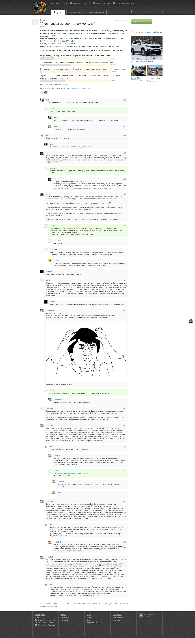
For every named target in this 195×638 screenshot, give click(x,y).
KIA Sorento (142, 61)
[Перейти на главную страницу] (39, 7)
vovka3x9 (49, 425)
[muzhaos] (42, 271)
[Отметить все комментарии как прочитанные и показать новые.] (191, 321)
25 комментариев (48, 88)
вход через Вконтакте (125, 3)
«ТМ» (146, 617)
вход (65, 3)
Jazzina (56, 261)
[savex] (42, 92)
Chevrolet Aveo (137, 79)
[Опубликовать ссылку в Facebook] (86, 88)
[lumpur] (45, 92)
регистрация (56, 3)
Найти (161, 11)
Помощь (116, 620)
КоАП (89, 617)
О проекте (117, 615)
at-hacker (57, 241)
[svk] (42, 153)
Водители (75, 12)
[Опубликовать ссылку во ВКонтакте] (84, 88)
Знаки (89, 620)
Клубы (58, 12)
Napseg (56, 126)
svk (47, 153)
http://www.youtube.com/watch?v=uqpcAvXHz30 (71, 473)
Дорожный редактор (95, 623)
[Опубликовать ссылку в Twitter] (89, 88)
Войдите (108, 603)
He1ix (48, 280)
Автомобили (96, 12)
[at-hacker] (49, 241)
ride (47, 135)
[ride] (42, 135)
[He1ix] (42, 280)
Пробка (42, 27)
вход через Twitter (103, 3)
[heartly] (35, 22)
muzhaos (49, 272)
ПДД (89, 615)
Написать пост (141, 21)
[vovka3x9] (42, 425)
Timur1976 (50, 310)
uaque (48, 194)
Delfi (47, 100)
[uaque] (42, 194)
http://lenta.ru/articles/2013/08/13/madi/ (56, 41)
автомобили (154, 32)
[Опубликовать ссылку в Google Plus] (82, 88)
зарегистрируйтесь (48, 606)
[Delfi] (42, 100)
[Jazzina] (49, 260)
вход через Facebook (81, 3)
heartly (43, 20)
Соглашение (118, 617)
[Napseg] (49, 126)
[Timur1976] (42, 310)
